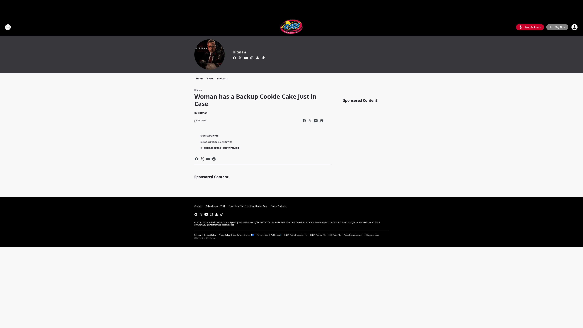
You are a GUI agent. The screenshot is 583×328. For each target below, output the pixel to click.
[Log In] (574, 27)
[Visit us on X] (240, 58)
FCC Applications (372, 235)
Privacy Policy (224, 235)
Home (199, 78)
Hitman (239, 52)
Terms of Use (262, 235)
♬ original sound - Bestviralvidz (219, 147)
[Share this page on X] (310, 120)
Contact (198, 205)
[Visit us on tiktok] (263, 58)
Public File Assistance (353, 235)
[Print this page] (321, 120)
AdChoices (275, 235)
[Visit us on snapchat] (257, 58)
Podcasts (222, 78)
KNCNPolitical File (318, 235)
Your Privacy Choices (241, 235)
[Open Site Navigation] (8, 27)
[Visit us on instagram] (252, 58)
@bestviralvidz (209, 135)
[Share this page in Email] (316, 120)
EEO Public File (335, 235)
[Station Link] (291, 27)
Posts (210, 78)
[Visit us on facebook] (234, 58)
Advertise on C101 (215, 205)
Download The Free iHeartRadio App (248, 205)
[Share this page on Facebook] (304, 120)
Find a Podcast (278, 205)
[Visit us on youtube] (246, 58)
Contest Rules (210, 235)
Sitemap (197, 235)
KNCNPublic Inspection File (295, 235)
